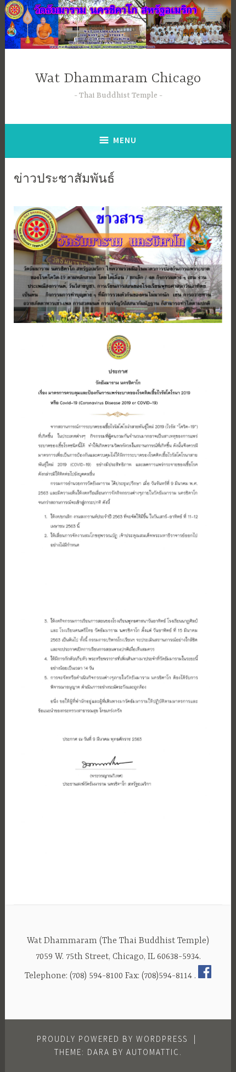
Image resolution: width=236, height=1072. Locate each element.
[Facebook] (204, 976)
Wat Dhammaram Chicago (118, 79)
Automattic (152, 1052)
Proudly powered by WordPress (112, 1039)
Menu (125, 140)
